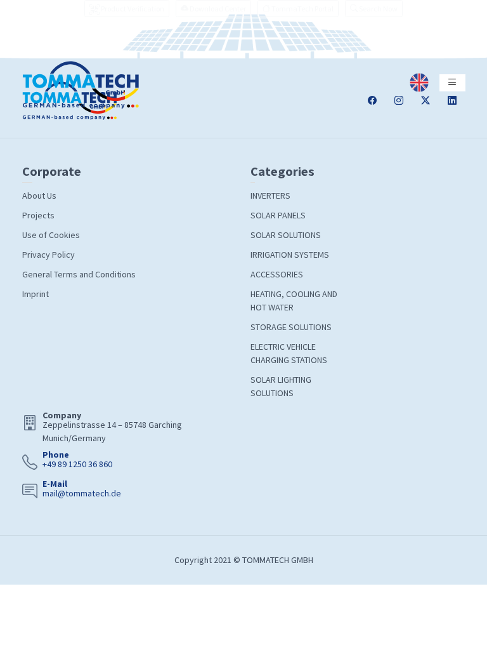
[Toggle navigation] (452, 82)
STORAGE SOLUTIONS (291, 327)
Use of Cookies (51, 235)
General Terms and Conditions (79, 274)
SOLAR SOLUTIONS (285, 235)
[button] (374, 8)
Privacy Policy (48, 254)
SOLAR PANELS (278, 215)
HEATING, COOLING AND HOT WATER (293, 300)
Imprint (35, 294)
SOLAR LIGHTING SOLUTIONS (280, 386)
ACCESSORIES (276, 274)
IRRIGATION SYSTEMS (289, 254)
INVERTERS (270, 195)
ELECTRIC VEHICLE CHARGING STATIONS (288, 353)
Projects (38, 215)
